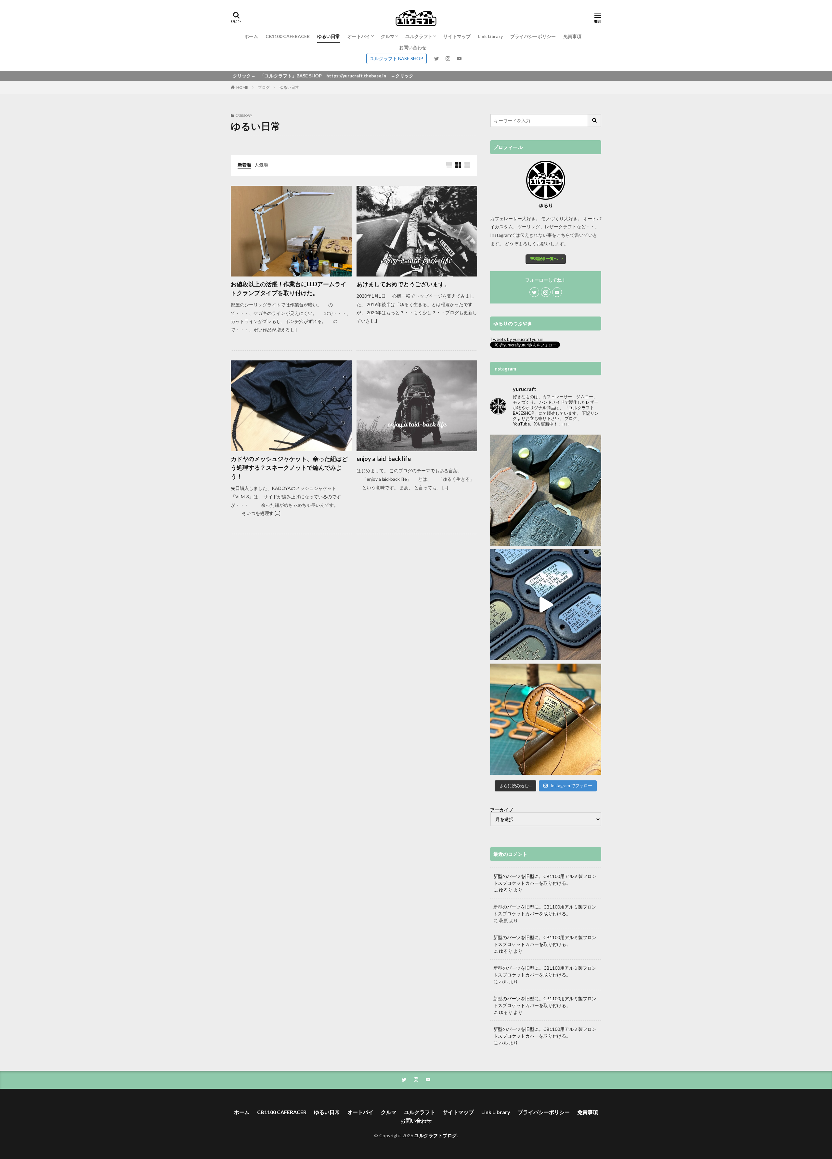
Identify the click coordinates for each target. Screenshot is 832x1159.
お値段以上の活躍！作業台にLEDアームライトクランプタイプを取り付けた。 (288, 288)
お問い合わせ (412, 47)
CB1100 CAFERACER (288, 36)
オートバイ (358, 36)
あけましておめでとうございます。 (403, 284)
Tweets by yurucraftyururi (516, 339)
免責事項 (572, 36)
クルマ (388, 36)
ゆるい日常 (328, 36)
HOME (242, 87)
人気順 (261, 165)
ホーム (251, 36)
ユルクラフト (419, 36)
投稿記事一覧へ (544, 258)
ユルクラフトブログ (435, 1135)
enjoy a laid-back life (384, 458)
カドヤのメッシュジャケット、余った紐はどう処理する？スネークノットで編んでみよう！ (289, 467)
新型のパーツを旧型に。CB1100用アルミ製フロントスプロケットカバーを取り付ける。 (544, 879)
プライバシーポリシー (533, 36)
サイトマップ (457, 36)
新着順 (244, 165)
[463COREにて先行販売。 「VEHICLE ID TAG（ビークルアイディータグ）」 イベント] (545, 604)
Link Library (490, 36)
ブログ (264, 87)
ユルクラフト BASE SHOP (396, 58)
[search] (594, 120)
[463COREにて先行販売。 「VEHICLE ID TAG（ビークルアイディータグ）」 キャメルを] (545, 719)
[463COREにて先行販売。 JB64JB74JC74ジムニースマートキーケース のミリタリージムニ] (545, 490)
